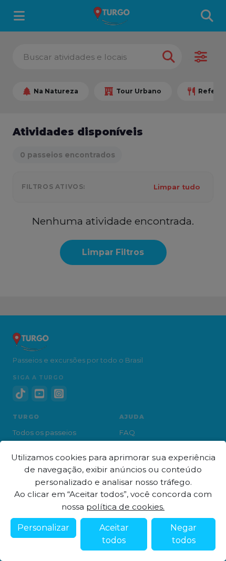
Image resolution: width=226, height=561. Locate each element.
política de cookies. (125, 507)
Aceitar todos (114, 534)
